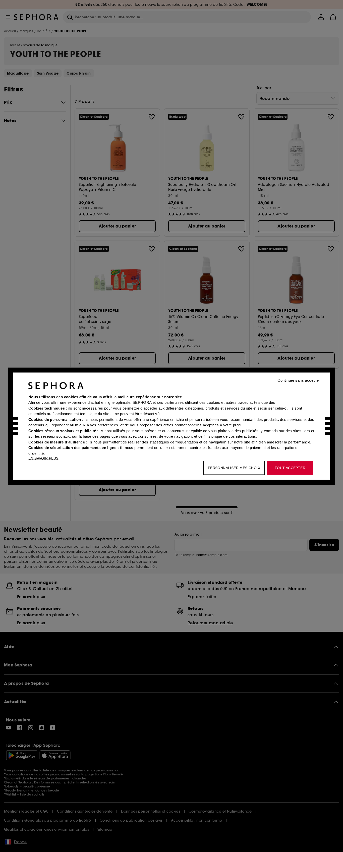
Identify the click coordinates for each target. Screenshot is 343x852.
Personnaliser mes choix (234, 468)
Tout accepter (290, 468)
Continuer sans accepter (298, 380)
